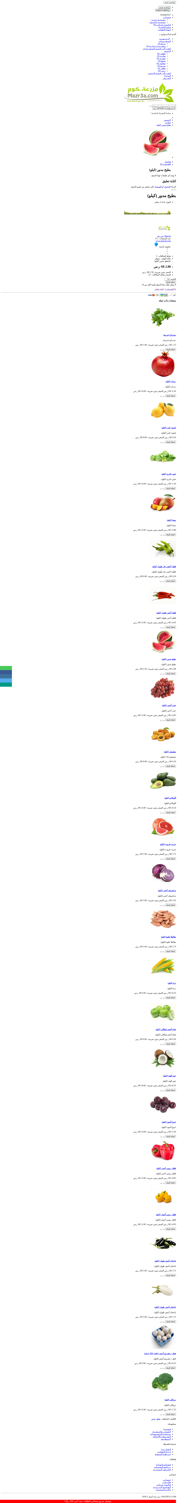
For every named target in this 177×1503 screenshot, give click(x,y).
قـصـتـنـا (167, 1429)
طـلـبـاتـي (166, 1482)
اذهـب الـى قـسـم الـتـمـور (159, 73)
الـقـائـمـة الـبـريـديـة (162, 1487)
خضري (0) (161, 58)
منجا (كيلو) (171, 520)
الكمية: (173, 279)
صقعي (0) (161, 53)
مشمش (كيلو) (170, 752)
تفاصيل (168, 162)
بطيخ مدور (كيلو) (164, 125)
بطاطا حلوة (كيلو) (168, 937)
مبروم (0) (161, 66)
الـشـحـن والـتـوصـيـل (161, 1432)
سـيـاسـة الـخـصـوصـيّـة (160, 1434)
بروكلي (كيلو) (170, 1400)
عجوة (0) (162, 61)
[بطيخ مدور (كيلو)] (156, 157)
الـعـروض (167, 78)
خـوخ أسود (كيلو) (169, 1122)
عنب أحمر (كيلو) (169, 705)
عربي (161, 7)
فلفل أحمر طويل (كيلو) (166, 613)
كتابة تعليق (159, 289)
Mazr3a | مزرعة (164, 236)
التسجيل (157, 187)
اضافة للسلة (170, 282)
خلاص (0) (162, 68)
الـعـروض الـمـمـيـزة (162, 1469)
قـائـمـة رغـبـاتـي (163, 1485)
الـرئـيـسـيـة (164, 39)
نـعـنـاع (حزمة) (169, 335)
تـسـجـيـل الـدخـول (157, 22)
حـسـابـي (167, 1480)
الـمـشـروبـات (165, 41)
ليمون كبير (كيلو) (169, 428)
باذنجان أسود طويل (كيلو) (165, 1261)
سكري (168, 122)
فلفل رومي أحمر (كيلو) (166, 1168)
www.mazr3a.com (163, 241)
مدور (153, 1419)
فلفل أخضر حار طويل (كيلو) (164, 566)
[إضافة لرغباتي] (175, 189)
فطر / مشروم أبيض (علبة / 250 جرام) (160, 1353)
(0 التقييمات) (170, 289)
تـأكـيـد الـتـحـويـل (163, 1490)
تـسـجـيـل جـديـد (158, 20)
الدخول (167, 187)
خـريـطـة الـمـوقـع (163, 1454)
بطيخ (158, 1419)
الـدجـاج (167, 76)
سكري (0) (161, 56)
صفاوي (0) (161, 63)
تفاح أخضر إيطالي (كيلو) (166, 1029)
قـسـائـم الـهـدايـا (163, 1465)
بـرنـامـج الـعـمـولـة (162, 1467)
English (159, 10)
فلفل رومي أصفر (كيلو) (166, 1214)
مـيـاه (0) (162, 44)
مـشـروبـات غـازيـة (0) (156, 46)
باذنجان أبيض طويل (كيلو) (165, 1307)
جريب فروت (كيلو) (168, 844)
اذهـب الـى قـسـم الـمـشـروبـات (157, 49)
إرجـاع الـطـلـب (164, 1452)
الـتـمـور (167, 51)
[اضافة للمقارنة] (172, 189)
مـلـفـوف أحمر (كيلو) (167, 890)
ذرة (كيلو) (172, 983)
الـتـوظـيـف (166, 1439)
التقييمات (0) (165, 164)
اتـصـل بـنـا (166, 1449)
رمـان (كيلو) (171, 381)
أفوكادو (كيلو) (170, 798)
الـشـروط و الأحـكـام (162, 1436)
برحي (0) (162, 71)
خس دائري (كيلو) (169, 474)
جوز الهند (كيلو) (169, 1076)
